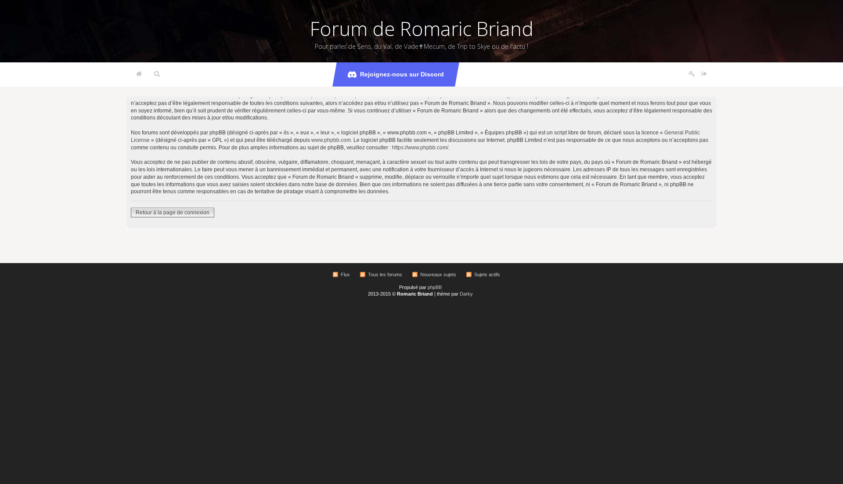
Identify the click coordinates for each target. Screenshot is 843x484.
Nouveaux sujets (438, 274)
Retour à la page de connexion (172, 212)
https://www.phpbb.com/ (420, 147)
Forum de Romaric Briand (421, 28)
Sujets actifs (487, 274)
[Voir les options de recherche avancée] (157, 74)
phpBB (435, 287)
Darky (466, 293)
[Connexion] (704, 74)
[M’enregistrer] (692, 74)
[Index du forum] (139, 74)
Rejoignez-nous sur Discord (402, 74)
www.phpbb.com (331, 140)
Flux (345, 274)
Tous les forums (385, 274)
